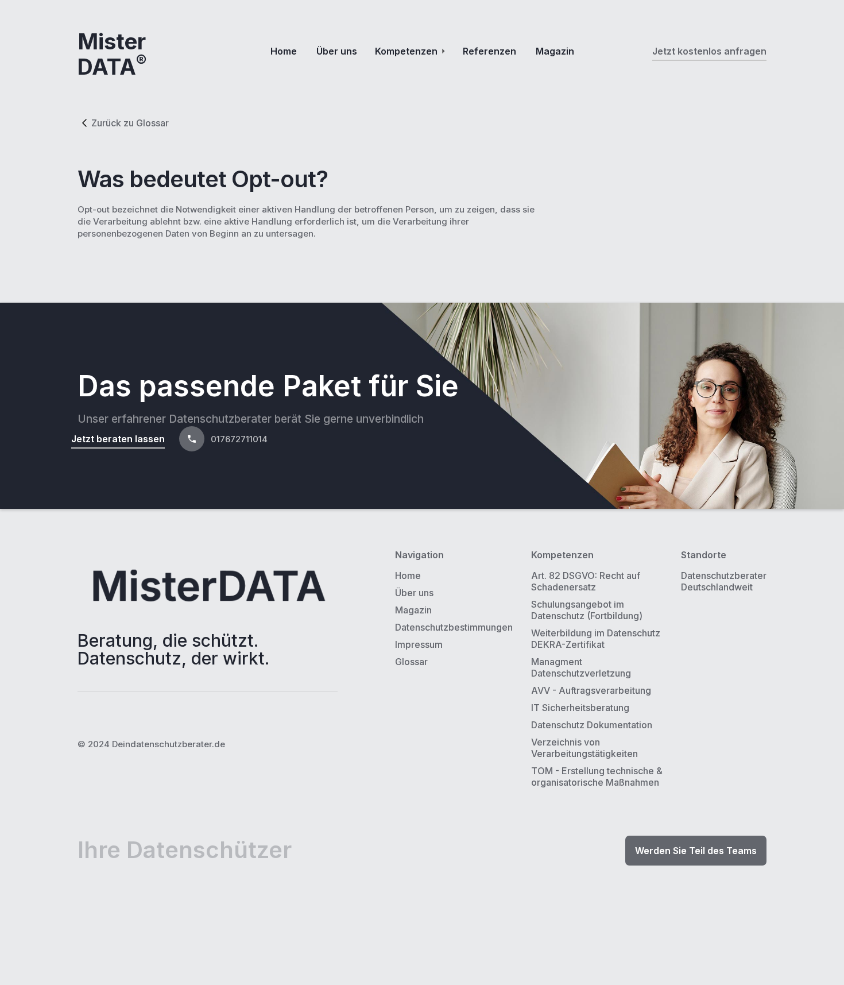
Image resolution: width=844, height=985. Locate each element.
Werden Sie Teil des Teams (696, 850)
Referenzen (489, 51)
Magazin (555, 51)
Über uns (336, 51)
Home (283, 51)
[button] (410, 51)
